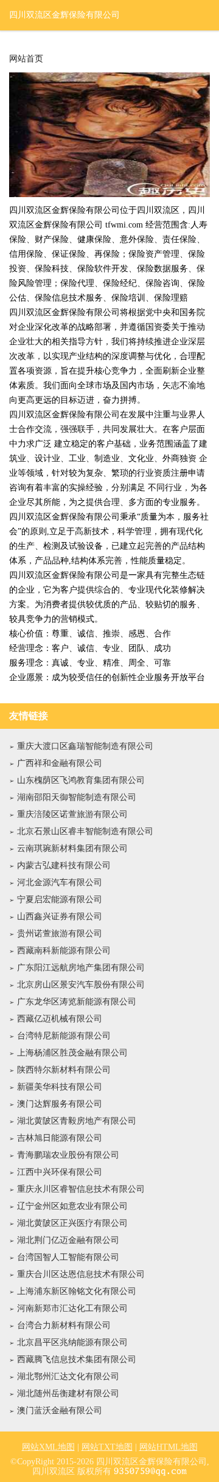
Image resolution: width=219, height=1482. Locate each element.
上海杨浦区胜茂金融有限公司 (72, 1052)
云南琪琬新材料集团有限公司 (72, 848)
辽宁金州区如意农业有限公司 (72, 1206)
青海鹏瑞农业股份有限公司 (68, 1155)
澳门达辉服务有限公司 (59, 1103)
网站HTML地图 (168, 1447)
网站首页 (26, 59)
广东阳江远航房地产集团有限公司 (81, 967)
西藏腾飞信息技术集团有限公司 (76, 1359)
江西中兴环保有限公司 (59, 1172)
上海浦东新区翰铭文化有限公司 (76, 1291)
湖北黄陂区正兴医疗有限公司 (72, 1223)
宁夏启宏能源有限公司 (59, 899)
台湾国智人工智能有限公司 (68, 1257)
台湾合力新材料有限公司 (64, 1325)
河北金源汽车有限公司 (59, 882)
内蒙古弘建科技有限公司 (64, 865)
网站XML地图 (48, 1447)
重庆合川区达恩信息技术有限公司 (81, 1274)
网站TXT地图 (107, 1447)
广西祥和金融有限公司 (59, 763)
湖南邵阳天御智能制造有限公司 (76, 797)
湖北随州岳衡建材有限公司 (68, 1393)
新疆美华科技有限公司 (59, 1086)
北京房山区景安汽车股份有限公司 (81, 984)
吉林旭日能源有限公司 (59, 1138)
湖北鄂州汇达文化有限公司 (68, 1376)
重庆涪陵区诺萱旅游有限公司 (72, 814)
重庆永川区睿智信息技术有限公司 (81, 1189)
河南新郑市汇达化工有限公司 (72, 1308)
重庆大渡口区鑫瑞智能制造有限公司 (85, 746)
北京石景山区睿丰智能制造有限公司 (85, 831)
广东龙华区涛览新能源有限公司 (76, 1001)
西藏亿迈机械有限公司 (59, 1018)
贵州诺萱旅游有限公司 (59, 933)
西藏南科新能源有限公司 (64, 950)
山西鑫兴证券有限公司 (59, 916)
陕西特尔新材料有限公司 (64, 1069)
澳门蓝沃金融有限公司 (59, 1410)
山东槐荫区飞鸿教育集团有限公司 (81, 780)
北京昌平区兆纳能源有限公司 (72, 1342)
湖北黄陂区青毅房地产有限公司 (76, 1120)
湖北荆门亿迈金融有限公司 (68, 1240)
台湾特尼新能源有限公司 (64, 1035)
